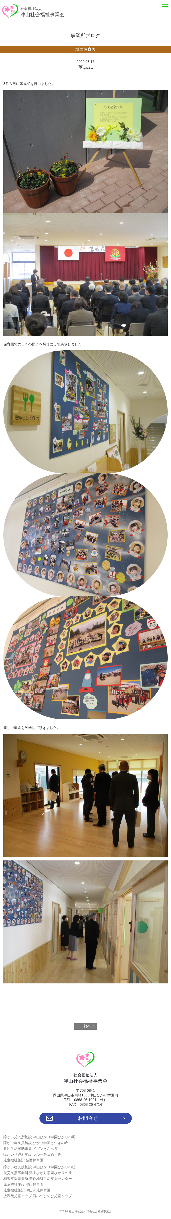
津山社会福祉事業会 (42, 12)
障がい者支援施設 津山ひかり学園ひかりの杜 (39, 1167)
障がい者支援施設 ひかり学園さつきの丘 (35, 1143)
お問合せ (88, 1118)
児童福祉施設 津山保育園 (23, 1184)
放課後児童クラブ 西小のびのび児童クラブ (37, 1196)
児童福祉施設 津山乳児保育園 (27, 1190)
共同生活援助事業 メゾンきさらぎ (30, 1148)
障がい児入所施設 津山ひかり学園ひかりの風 (39, 1137)
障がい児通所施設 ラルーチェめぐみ (32, 1154)
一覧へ (85, 1026)
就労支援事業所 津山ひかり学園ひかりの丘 (37, 1173)
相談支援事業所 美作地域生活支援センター (37, 1179)
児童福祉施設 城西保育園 (23, 1160)
